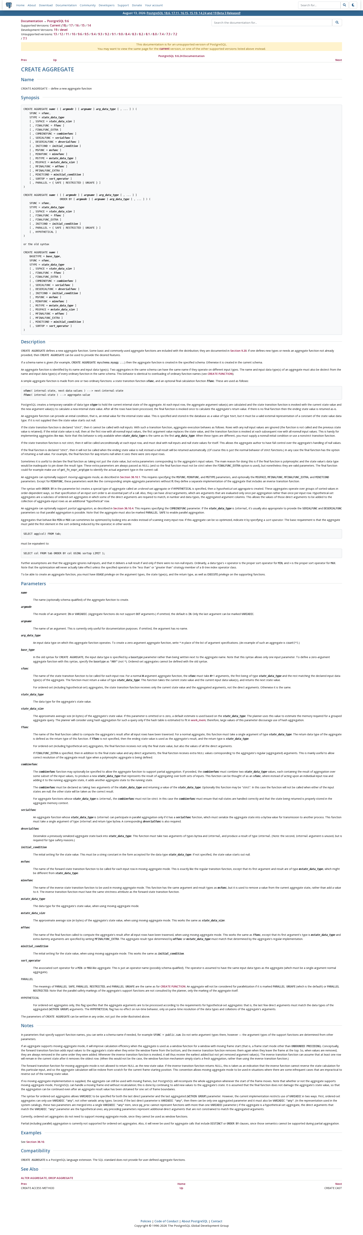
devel (63, 30)
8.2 (141, 34)
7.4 (161, 34)
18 (64, 25)
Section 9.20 (238, 350)
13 (55, 34)
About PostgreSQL (195, 1221)
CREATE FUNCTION (220, 374)
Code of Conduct (166, 1221)
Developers (107, 5)
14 (89, 25)
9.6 (80, 34)
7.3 (168, 34)
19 (55, 30)
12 (61, 34)
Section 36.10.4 (123, 508)
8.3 (134, 34)
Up (55, 60)
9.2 (107, 34)
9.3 (100, 34)
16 (77, 25)
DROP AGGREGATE (60, 1178)
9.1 (114, 34)
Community (88, 5)
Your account (154, 5)
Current (55, 25)
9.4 (93, 34)
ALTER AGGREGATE (34, 1178)
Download (46, 5)
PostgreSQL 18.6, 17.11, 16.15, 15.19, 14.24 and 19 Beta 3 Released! (193, 13)
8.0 (155, 34)
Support (123, 5)
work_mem (198, 720)
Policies (146, 1221)
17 (71, 25)
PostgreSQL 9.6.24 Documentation (181, 56)
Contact (216, 1221)
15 (83, 25)
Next (338, 60)
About (32, 5)
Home (20, 5)
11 (67, 34)
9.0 (121, 34)
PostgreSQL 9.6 (58, 21)
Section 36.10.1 (130, 477)
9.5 (87, 34)
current (164, 49)
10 (73, 34)
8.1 (148, 34)
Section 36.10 (35, 1142)
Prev (24, 60)
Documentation (66, 5)
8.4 (127, 34)
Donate (137, 5)
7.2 (175, 34)
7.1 (25, 38)
